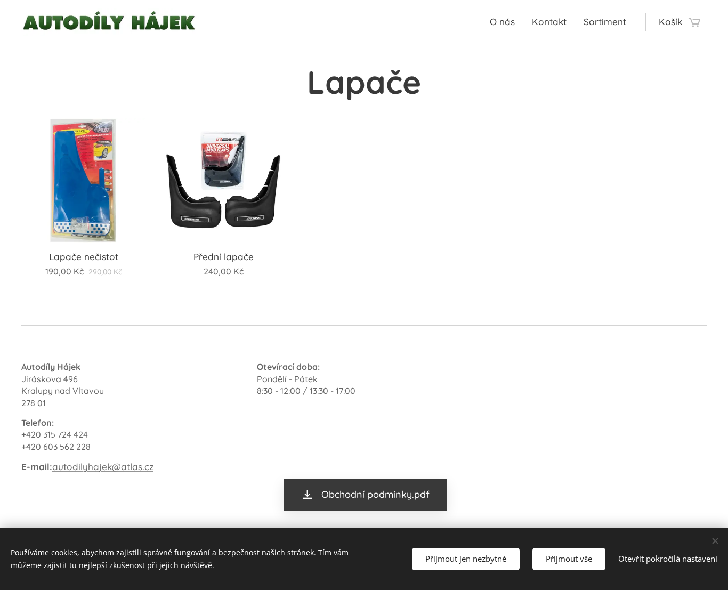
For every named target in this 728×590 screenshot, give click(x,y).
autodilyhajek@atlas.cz (102, 466)
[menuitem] (505, 22)
